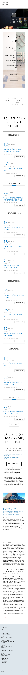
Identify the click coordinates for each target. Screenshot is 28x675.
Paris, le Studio (5, 640)
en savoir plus (14, 464)
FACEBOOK (4, 661)
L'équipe (3, 642)
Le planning (4, 644)
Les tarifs (3, 645)
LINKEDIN (3, 662)
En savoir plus (19, 156)
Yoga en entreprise (6, 646)
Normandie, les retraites (7, 641)
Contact (3, 647)
